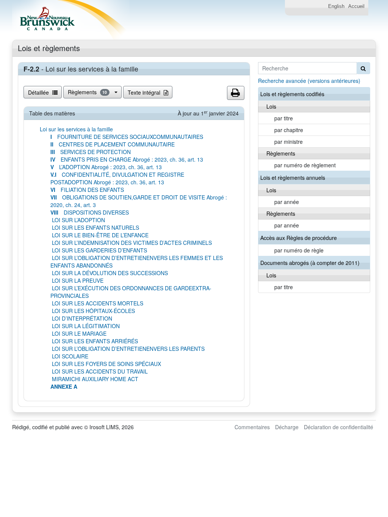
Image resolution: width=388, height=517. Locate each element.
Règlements (87, 92)
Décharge (287, 427)
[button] (235, 93)
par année (286, 202)
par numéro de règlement (305, 165)
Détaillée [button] (39, 92)
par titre (283, 118)
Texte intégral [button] (145, 92)
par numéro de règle (299, 250)
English (336, 6)
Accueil (356, 6)
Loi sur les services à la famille (76, 129)
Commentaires (252, 427)
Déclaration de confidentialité (338, 427)
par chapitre (288, 130)
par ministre (288, 141)
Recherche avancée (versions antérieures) (309, 80)
